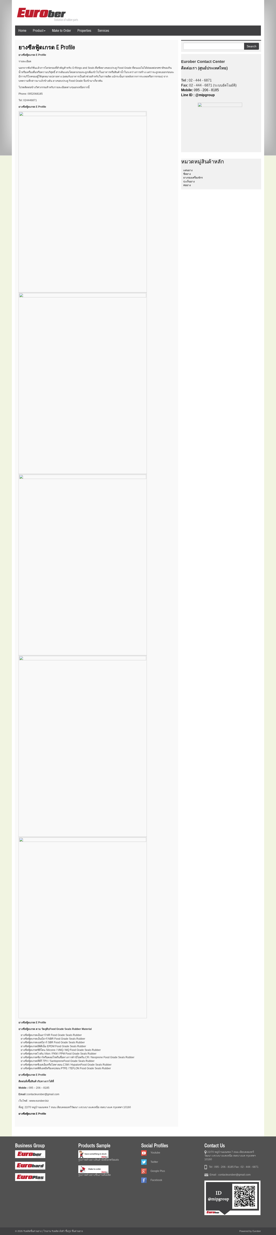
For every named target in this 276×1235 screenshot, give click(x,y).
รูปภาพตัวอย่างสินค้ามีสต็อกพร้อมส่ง (98, 1159)
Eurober (256, 1231)
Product (38, 30)
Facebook (156, 1180)
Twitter (154, 1161)
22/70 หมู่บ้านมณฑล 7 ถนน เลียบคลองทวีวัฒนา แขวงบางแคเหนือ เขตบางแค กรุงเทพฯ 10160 (230, 1155)
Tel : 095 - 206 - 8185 (220, 1166)
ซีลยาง (187, 174)
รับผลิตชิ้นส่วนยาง (32, 1231)
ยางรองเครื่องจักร (193, 177)
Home (22, 30)
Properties (84, 30)
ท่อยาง (187, 185)
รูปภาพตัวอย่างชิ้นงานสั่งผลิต (94, 1174)
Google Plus (158, 1171)
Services (103, 30)
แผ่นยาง (188, 170)
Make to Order (61, 30)
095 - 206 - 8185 (200, 90)
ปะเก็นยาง (189, 181)
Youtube (155, 1152)
